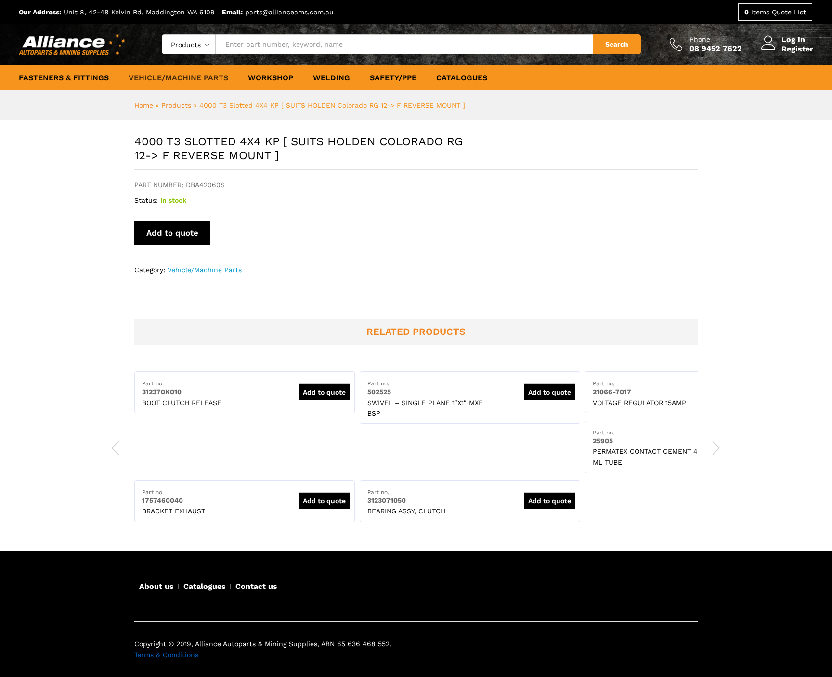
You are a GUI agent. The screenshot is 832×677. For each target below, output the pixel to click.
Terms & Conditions (166, 655)
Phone (699, 39)
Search (616, 44)
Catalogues (461, 78)
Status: (146, 200)
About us (156, 586)
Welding (331, 78)
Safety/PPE (393, 78)
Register (797, 48)
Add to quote (172, 233)
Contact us (256, 586)
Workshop (270, 78)
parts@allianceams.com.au (289, 12)
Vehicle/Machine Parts (178, 78)
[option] (244, 392)
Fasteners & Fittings (64, 78)
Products (176, 105)
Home (143, 105)
